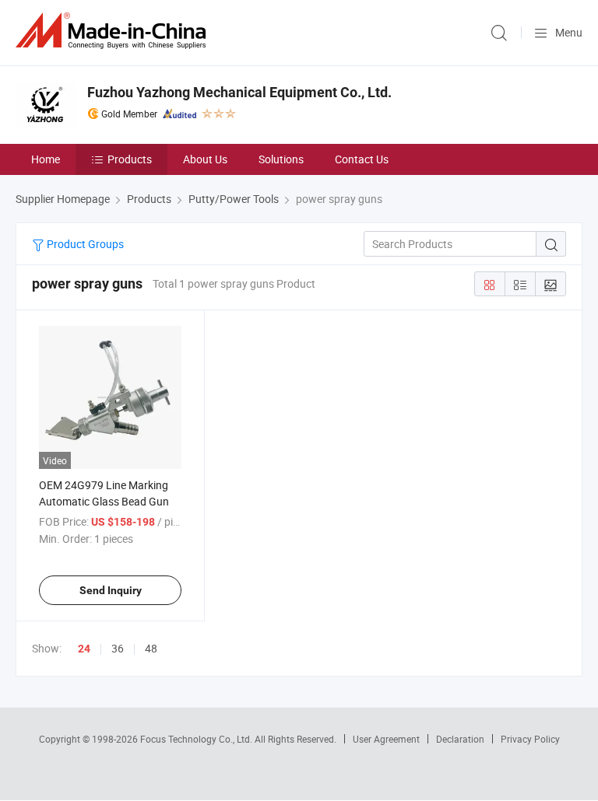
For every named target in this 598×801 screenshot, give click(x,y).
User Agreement (386, 739)
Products (129, 159)
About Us (205, 159)
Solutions (281, 159)
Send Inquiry (110, 590)
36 (117, 648)
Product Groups (84, 243)
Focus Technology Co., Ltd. (197, 739)
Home (45, 159)
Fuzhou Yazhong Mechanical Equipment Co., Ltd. (239, 92)
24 (84, 648)
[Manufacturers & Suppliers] (114, 30)
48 (151, 648)
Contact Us (362, 159)
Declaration (460, 739)
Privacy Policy (530, 739)
